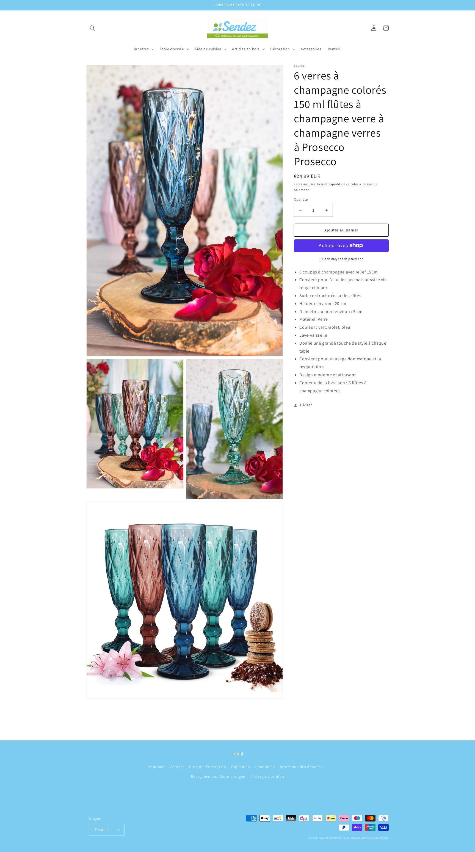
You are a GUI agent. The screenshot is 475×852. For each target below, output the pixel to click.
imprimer (156, 766)
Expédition (240, 766)
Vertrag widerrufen (267, 776)
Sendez (323, 838)
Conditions (265, 766)
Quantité (301, 199)
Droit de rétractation (207, 766)
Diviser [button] (306, 404)
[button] (92, 28)
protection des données (301, 766)
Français (101, 829)
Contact (177, 766)
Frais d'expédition (331, 184)
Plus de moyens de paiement (341, 258)
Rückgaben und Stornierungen (218, 776)
